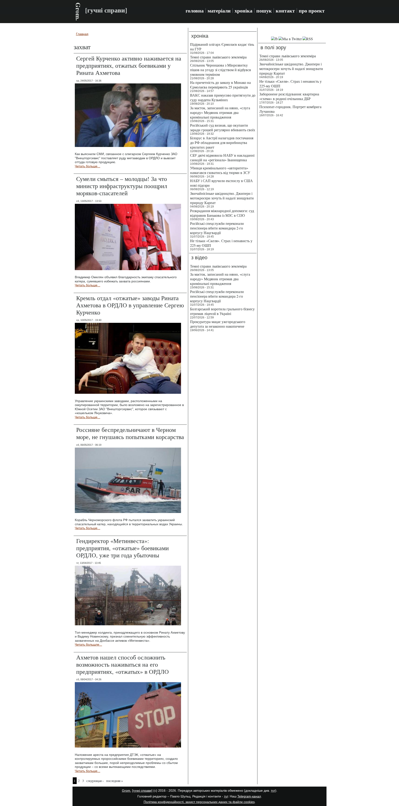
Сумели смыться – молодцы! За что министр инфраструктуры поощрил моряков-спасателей (121, 186)
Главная (82, 34)
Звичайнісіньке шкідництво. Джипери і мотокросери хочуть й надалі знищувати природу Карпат (222, 198)
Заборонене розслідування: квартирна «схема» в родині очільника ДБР (289, 96)
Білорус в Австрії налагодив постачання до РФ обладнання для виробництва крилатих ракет (221, 142)
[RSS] (307, 38)
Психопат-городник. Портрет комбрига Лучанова (290, 109)
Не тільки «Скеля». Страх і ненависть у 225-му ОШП (221, 243)
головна (195, 10)
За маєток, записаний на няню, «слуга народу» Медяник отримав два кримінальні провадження (220, 112)
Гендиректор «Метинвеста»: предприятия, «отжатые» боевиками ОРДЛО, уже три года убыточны (122, 548)
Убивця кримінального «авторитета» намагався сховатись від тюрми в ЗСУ (220, 170)
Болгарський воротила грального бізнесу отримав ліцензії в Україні (222, 311)
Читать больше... (87, 166)
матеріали (219, 10)
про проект (312, 10)
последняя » (114, 781)
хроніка (243, 10)
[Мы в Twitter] (290, 38)
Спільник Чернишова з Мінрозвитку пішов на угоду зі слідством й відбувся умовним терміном (220, 70)
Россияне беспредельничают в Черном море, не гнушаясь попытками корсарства (130, 433)
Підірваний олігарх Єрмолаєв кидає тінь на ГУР (222, 46)
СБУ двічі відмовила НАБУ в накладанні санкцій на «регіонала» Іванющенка (222, 157)
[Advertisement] (292, 189)
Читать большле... (88, 644)
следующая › (95, 781)
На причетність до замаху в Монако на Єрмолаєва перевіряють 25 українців (220, 84)
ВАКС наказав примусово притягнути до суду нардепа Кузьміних (222, 97)
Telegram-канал (249, 796)
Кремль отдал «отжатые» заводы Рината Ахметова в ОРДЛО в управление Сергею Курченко (130, 305)
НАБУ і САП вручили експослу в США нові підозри (221, 183)
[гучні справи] (142, 790)
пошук (264, 10)
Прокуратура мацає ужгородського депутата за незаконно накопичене (217, 324)
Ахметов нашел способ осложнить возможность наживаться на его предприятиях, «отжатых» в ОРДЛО (122, 664)
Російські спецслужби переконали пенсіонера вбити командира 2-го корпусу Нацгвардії (217, 228)
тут (273, 790)
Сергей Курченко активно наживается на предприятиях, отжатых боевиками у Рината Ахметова (128, 65)
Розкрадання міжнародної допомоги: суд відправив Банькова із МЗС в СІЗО (222, 213)
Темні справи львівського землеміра (218, 57)
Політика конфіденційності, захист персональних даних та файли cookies (199, 802)
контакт (285, 10)
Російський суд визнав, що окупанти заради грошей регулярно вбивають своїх (222, 127)
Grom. (78, 12)
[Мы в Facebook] (274, 38)
